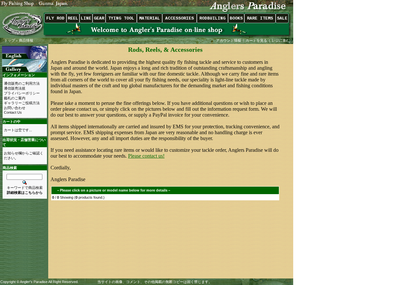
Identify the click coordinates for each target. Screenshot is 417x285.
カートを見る (256, 40)
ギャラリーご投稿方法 (22, 103)
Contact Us (13, 112)
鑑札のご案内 (14, 98)
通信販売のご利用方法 (22, 83)
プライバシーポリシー (22, 93)
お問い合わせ (14, 108)
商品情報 (26, 40)
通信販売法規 (14, 88)
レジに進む (281, 40)
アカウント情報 (228, 40)
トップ (9, 40)
